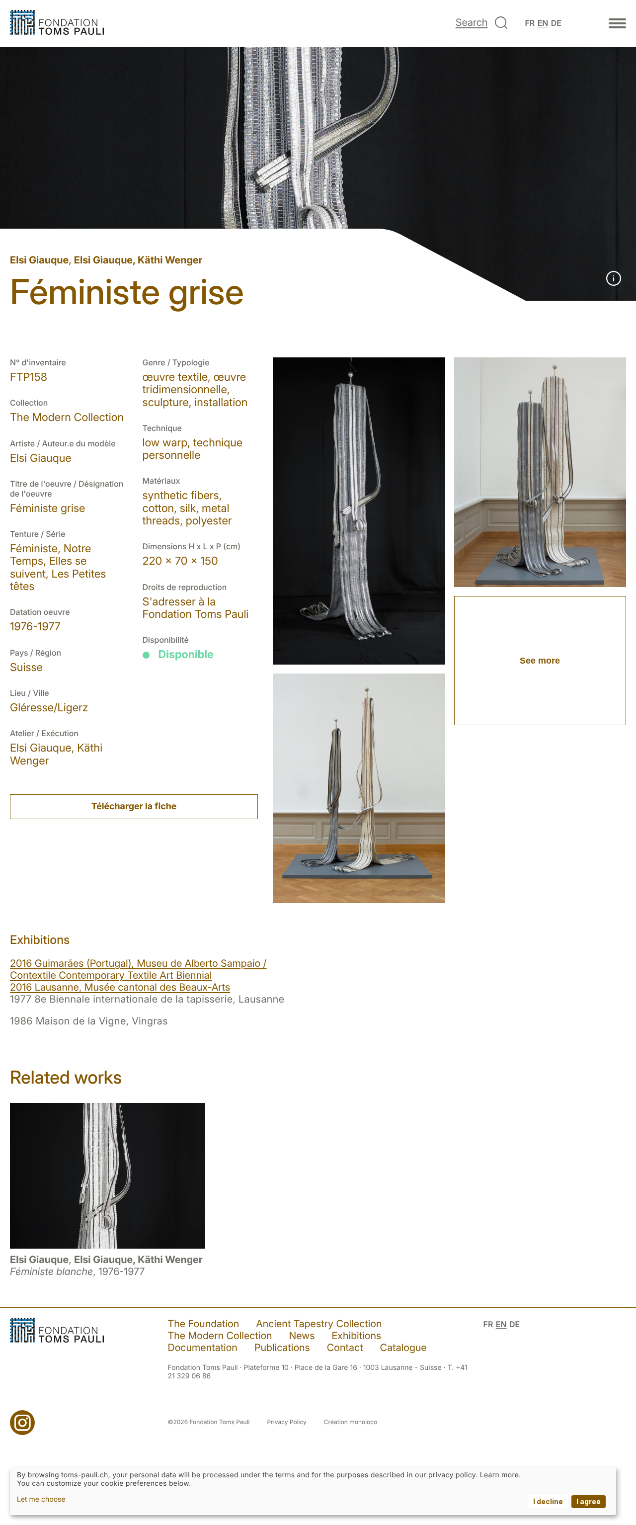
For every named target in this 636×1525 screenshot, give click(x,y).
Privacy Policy (287, 1422)
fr (530, 23)
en (543, 23)
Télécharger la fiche (133, 806)
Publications (282, 1348)
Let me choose (41, 1499)
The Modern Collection (220, 1336)
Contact (345, 1348)
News (302, 1336)
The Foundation (203, 1324)
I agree (588, 1501)
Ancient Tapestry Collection (319, 1324)
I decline (548, 1501)
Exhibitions (356, 1336)
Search (472, 22)
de (556, 23)
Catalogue (403, 1348)
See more (540, 661)
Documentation (203, 1348)
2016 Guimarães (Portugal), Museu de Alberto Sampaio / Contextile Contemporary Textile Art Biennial (138, 969)
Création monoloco (351, 1422)
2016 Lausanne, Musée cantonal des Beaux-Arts (120, 987)
